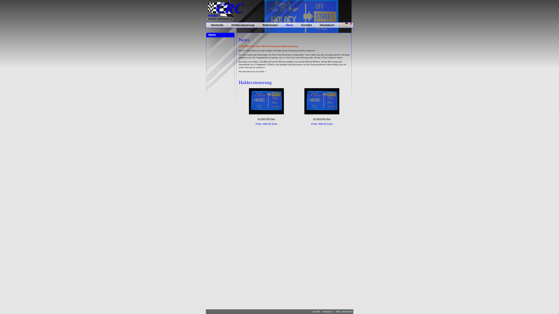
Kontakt (306, 25)
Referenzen (270, 25)
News (289, 25)
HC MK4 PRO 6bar (322, 119)
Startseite (217, 25)
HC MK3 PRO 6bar (266, 119)
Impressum (328, 312)
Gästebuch (327, 25)
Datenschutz (347, 312)
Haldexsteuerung (242, 25)
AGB (337, 312)
